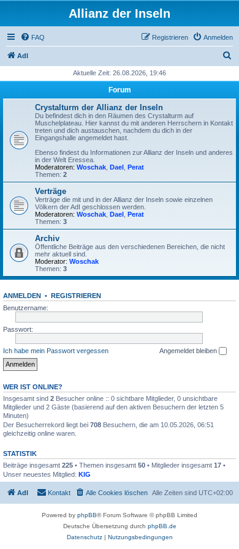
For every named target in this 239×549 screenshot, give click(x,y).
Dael (117, 167)
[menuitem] (32, 37)
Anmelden (22, 295)
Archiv (47, 238)
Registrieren (76, 295)
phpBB (87, 515)
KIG (84, 474)
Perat (135, 167)
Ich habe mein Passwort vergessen (55, 350)
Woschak (91, 167)
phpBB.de (162, 526)
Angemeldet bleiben (189, 350)
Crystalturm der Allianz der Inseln (99, 107)
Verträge (50, 191)
